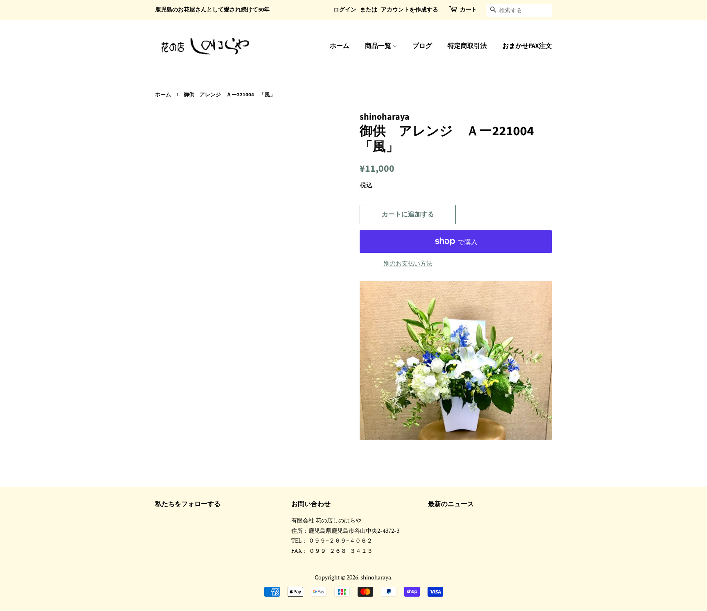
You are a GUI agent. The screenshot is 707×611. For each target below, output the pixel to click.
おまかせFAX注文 (527, 45)
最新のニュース (451, 504)
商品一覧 (378, 45)
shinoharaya (375, 577)
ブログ (422, 45)
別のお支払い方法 (407, 263)
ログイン (344, 10)
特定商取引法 (467, 45)
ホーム (339, 45)
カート (468, 10)
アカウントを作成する (409, 10)
